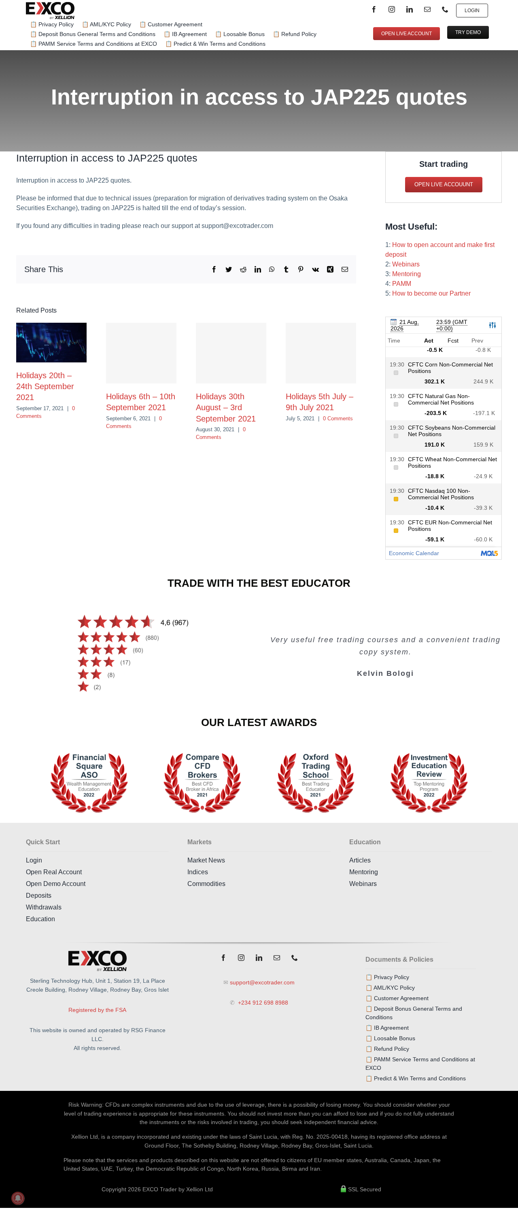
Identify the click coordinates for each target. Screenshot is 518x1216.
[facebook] (374, 9)
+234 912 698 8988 (262, 1002)
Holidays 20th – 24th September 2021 (45, 386)
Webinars (406, 264)
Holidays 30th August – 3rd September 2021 (226, 407)
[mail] (427, 9)
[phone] (445, 9)
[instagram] (392, 9)
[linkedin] (409, 9)
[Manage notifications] (17, 1198)
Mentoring (406, 273)
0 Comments (338, 418)
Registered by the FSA (97, 1010)
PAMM (401, 283)
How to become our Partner (431, 293)
